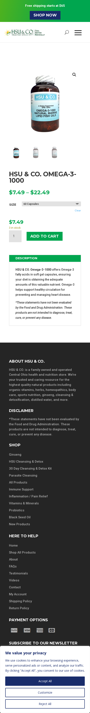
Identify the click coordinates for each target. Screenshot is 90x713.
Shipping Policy (20, 601)
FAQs (13, 566)
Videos (14, 580)
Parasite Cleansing (23, 475)
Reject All (45, 704)
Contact (15, 587)
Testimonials (18, 573)
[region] (45, 679)
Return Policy (19, 608)
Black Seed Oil (20, 517)
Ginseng (15, 454)
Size (12, 205)
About (13, 559)
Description (26, 258)
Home (13, 545)
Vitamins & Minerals (24, 503)
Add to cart (44, 236)
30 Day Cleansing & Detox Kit (30, 468)
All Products (18, 482)
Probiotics (16, 510)
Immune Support (21, 489)
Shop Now (45, 15)
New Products (19, 524)
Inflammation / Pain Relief (28, 496)
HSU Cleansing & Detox (26, 461)
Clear (78, 210)
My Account (18, 594)
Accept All (45, 681)
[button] (74, 74)
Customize (45, 692)
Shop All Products (22, 552)
